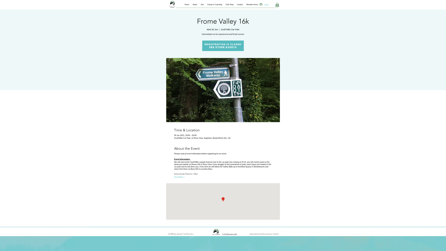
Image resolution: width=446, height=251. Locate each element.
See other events (223, 47)
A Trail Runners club (229, 234)
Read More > (179, 177)
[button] (277, 4)
